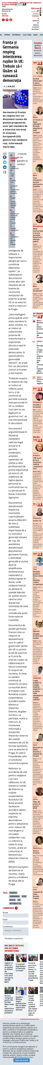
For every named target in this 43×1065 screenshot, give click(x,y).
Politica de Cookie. (25, 1057)
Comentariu (8, 926)
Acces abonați (5, 15)
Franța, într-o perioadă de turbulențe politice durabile (14, 186)
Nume (5, 912)
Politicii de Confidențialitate (14, 1042)
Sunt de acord (21, 1060)
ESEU (35, 35)
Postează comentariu (14, 938)
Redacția (37, 3)
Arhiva (22, 3)
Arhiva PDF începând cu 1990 (7, 4)
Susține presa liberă (38, 49)
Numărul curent (14, 4)
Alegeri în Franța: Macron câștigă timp (13, 202)
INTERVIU (16, 35)
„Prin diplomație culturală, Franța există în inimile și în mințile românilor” (14, 221)
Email (5, 919)
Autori (29, 3)
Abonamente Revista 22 (7, 10)
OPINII (7, 35)
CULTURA (27, 35)
